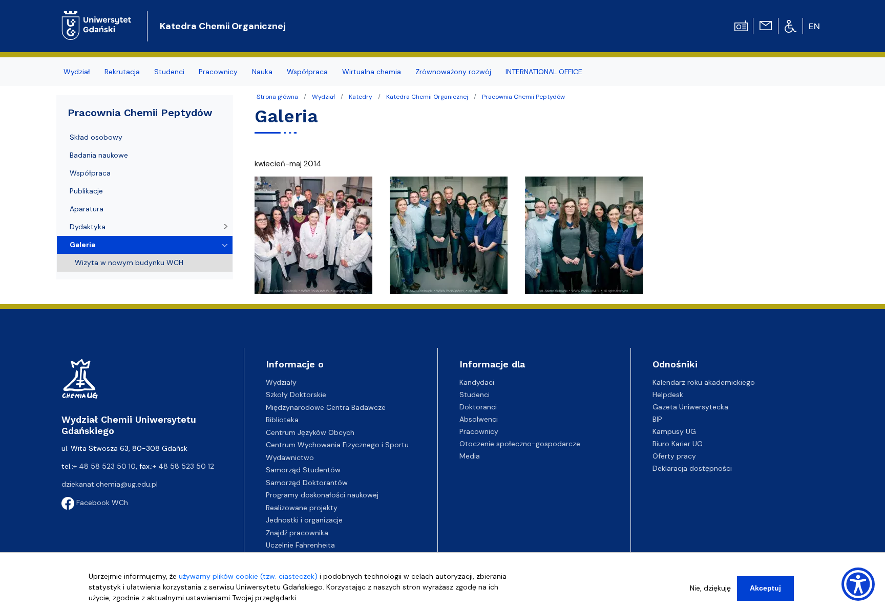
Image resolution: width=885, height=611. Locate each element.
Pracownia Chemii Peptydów (523, 97)
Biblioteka (282, 419)
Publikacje (86, 190)
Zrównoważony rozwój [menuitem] (453, 71)
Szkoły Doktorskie (296, 394)
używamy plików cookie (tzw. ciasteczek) (248, 576)
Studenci (474, 394)
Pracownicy (478, 431)
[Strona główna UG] (96, 18)
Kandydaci (476, 382)
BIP (657, 419)
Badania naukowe (99, 155)
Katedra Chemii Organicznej (222, 26)
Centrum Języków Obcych (310, 432)
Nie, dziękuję (710, 588)
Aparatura (86, 208)
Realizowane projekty (302, 507)
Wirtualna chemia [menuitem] (371, 71)
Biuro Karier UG (677, 443)
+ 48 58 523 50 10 (104, 466)
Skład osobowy (96, 137)
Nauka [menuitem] (262, 71)
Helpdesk (667, 394)
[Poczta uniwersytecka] (766, 25)
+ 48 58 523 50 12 (183, 466)
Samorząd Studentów (303, 469)
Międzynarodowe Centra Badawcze (326, 407)
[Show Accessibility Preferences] (858, 584)
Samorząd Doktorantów (307, 482)
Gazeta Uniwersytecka (690, 406)
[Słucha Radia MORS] (741, 25)
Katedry (360, 97)
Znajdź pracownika (297, 532)
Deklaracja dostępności (692, 468)
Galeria (82, 244)
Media (469, 456)
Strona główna (277, 97)
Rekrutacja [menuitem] (122, 71)
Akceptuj (765, 588)
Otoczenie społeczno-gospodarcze (519, 443)
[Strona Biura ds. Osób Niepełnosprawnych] (790, 25)
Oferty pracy (674, 456)
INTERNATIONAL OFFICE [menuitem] (543, 71)
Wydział (323, 97)
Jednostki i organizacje (304, 520)
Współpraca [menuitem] (307, 71)
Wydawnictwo (290, 457)
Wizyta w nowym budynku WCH (129, 262)
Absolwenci (478, 419)
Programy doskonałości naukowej (322, 494)
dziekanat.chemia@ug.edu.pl (109, 484)
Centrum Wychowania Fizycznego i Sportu (337, 444)
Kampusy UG (674, 431)
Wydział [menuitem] (77, 71)
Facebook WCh (101, 502)
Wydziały (281, 382)
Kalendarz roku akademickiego (703, 382)
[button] (314, 238)
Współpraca (90, 173)
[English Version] (814, 26)
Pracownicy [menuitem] (218, 71)
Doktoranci (478, 406)
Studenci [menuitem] (169, 71)
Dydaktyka (88, 226)
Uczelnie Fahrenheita (300, 545)
